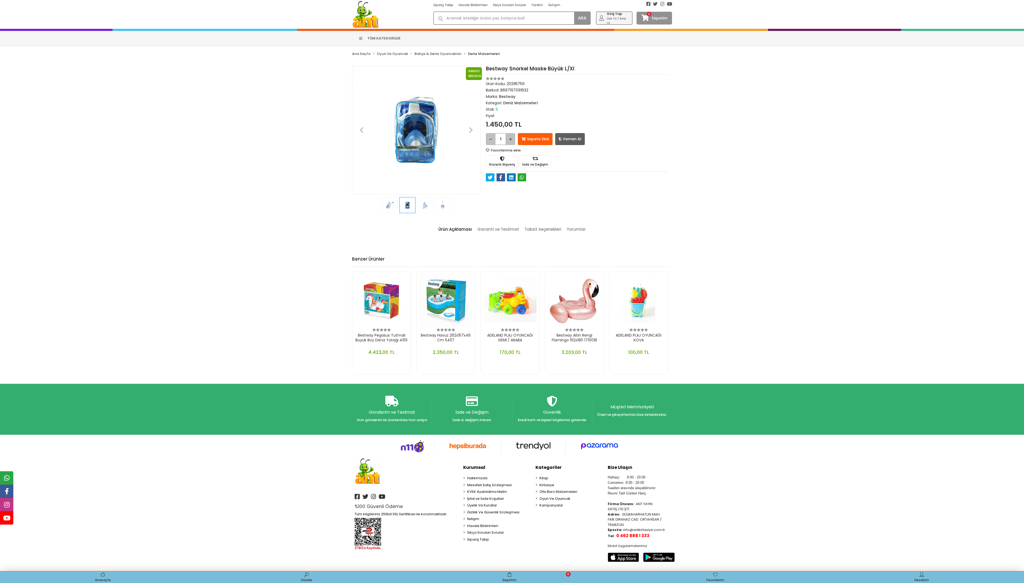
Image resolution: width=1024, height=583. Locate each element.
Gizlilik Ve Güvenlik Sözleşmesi (493, 512)
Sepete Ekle (538, 139)
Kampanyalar (551, 505)
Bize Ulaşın (620, 467)
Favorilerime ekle (505, 150)
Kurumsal (474, 467)
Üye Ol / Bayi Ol (616, 20)
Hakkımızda (477, 478)
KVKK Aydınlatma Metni (487, 491)
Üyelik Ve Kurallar (482, 505)
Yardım (537, 5)
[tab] (455, 229)
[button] (361, 130)
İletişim (554, 5)
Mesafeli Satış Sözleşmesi (489, 485)
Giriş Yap (614, 13)
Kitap (543, 478)
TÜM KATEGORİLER (384, 38)
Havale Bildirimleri (473, 5)
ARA (582, 18)
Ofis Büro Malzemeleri (558, 491)
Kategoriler (548, 467)
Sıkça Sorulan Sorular (509, 5)
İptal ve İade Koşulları (485, 498)
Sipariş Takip (443, 5)
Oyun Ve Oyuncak (554, 498)
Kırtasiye (546, 485)
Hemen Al (572, 139)
